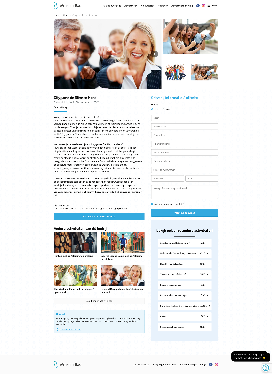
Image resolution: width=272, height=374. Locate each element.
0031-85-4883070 (141, 364)
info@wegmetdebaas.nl (164, 364)
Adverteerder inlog (182, 5)
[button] (108, 54)
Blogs (203, 364)
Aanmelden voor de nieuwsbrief (168, 204)
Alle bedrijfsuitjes (188, 364)
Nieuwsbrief (147, 5)
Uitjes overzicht (112, 5)
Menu (215, 5)
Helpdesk (163, 5)
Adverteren (130, 5)
